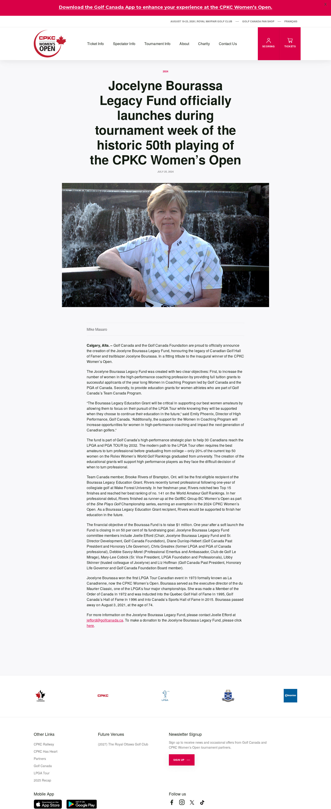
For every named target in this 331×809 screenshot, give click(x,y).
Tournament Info (157, 43)
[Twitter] (192, 802)
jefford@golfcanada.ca (105, 620)
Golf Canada (43, 765)
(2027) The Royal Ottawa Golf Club (123, 744)
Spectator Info (124, 43)
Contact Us (228, 43)
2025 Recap (42, 780)
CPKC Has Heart (45, 751)
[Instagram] (182, 802)
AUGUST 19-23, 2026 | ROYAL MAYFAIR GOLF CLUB (201, 21)
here (90, 625)
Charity (204, 43)
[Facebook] (172, 802)
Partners (40, 758)
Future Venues (111, 734)
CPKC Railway (44, 744)
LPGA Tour (42, 773)
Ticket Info (95, 43)
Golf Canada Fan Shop (258, 21)
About (184, 43)
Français (290, 21)
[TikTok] (202, 802)
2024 (165, 71)
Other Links (44, 734)
